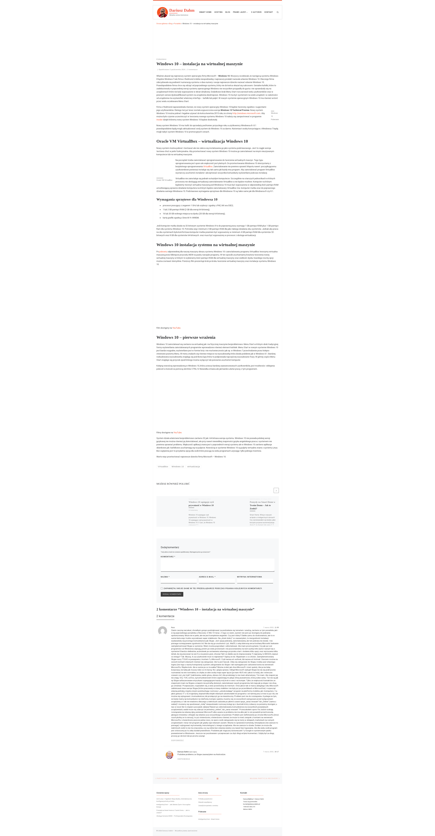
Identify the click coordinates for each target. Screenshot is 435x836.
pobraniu (163, 251)
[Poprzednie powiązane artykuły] (270, 490)
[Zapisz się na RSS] (267, 3)
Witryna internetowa (249, 577)
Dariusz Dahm (183, 752)
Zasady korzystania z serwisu (208, 805)
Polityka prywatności (205, 799)
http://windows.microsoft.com (246, 113)
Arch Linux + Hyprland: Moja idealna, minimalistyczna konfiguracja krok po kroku (174, 800)
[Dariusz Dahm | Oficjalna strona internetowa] (162, 12)
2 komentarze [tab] (165, 616)
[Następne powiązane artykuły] (276, 490)
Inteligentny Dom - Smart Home (208, 819)
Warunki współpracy (205, 802)
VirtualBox (208, 166)
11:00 (277, 627)
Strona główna (161, 23)
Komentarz (168, 557)
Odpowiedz (177, 740)
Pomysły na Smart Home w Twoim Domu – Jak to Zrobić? (262, 505)
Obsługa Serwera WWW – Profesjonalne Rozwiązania (174, 816)
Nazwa (165, 577)
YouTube (176, 328)
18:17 (277, 752)
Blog (170, 23)
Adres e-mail (207, 577)
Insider (159, 119)
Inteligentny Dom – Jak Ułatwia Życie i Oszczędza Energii (173, 806)
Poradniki (177, 23)
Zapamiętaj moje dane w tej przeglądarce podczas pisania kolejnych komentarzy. (213, 588)
